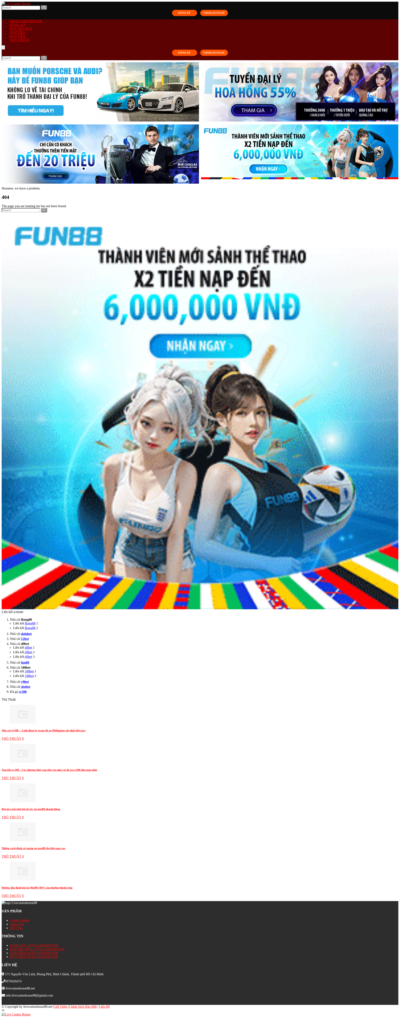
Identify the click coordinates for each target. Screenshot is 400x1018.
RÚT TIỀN (17, 36)
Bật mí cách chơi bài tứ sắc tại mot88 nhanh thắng (31, 809)
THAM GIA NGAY (214, 12)
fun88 (25, 662)
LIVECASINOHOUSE (26, 21)
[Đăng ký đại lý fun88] (100, 92)
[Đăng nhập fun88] (299, 154)
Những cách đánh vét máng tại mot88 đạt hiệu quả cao (33, 848)
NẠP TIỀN (17, 32)
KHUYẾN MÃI (21, 28)
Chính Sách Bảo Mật (83, 1006)
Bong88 (30, 623)
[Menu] (3, 47)
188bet (29, 671)
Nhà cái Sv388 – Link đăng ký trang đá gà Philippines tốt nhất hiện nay (44, 730)
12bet (25, 639)
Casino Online (19, 920)
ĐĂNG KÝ (184, 12)
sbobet (25, 686)
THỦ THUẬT (20, 40)
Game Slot (17, 924)
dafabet (26, 634)
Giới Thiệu (60, 1006)
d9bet (28, 647)
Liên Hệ (104, 1006)
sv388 (23, 691)
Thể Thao (16, 928)
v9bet (25, 681)
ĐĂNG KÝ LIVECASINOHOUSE (34, 945)
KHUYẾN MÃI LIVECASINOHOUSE (37, 949)
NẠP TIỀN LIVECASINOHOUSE (34, 953)
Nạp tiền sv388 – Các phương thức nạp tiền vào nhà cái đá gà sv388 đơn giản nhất (49, 769)
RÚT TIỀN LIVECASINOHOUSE (34, 956)
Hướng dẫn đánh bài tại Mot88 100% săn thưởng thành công (37, 887)
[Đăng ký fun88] (200, 411)
